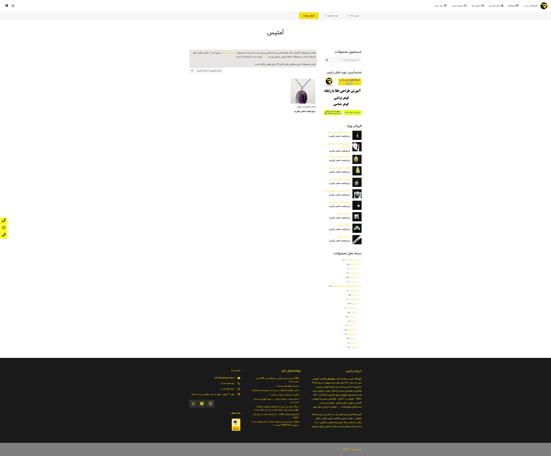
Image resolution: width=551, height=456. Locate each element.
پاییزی (352, 316)
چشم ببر (353, 299)
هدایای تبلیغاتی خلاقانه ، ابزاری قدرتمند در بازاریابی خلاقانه (276, 416)
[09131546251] (237, 383)
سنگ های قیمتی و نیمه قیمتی (346, 286)
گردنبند (353, 277)
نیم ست (353, 281)
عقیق (354, 303)
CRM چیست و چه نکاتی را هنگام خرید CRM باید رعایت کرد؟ (277, 380)
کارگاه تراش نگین (228, 53)
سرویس (353, 273)
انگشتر (354, 264)
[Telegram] (202, 404)
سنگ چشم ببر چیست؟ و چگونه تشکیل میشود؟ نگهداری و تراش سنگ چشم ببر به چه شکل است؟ (276, 408)
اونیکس (351, 308)
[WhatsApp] (193, 404)
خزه (353, 321)
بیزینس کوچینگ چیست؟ (288, 386)
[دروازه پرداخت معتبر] (236, 430)
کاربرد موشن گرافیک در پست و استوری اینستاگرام (275, 390)
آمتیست (353, 290)
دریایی (352, 325)
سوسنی (351, 334)
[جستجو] (13, 6)
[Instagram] (210, 404)
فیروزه (354, 347)
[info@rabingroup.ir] (237, 378)
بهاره (353, 312)
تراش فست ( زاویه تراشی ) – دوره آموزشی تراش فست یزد (276, 400)
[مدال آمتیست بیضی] (303, 96)
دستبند (353, 268)
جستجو (358, 60)
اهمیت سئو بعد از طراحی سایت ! (284, 394)
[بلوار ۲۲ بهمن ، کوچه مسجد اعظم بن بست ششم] (237, 394)
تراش (265, 57)
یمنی (353, 343)
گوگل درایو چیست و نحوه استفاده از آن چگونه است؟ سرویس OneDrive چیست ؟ (275, 423)
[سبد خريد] (6, 5)
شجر (353, 338)
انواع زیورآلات (353, 260)
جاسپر (354, 294)
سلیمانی (351, 329)
